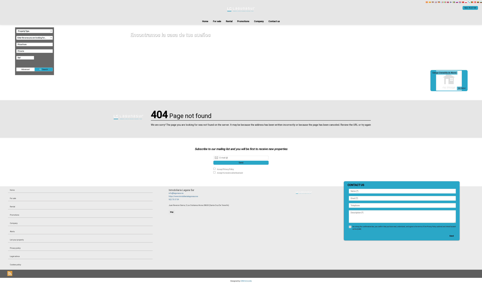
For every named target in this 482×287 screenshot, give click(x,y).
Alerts (12, 232)
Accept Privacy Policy (225, 169)
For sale (217, 21)
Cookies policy (15, 265)
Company (259, 21)
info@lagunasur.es (176, 193)
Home (205, 21)
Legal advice (15, 256)
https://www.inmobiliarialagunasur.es (183, 196)
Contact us (274, 21)
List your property (17, 240)
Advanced (25, 69)
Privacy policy (15, 248)
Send (241, 162)
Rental (229, 21)
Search (45, 69)
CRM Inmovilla (246, 281)
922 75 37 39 (174, 199)
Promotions (243, 21)
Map (171, 212)
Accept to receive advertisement (230, 173)
